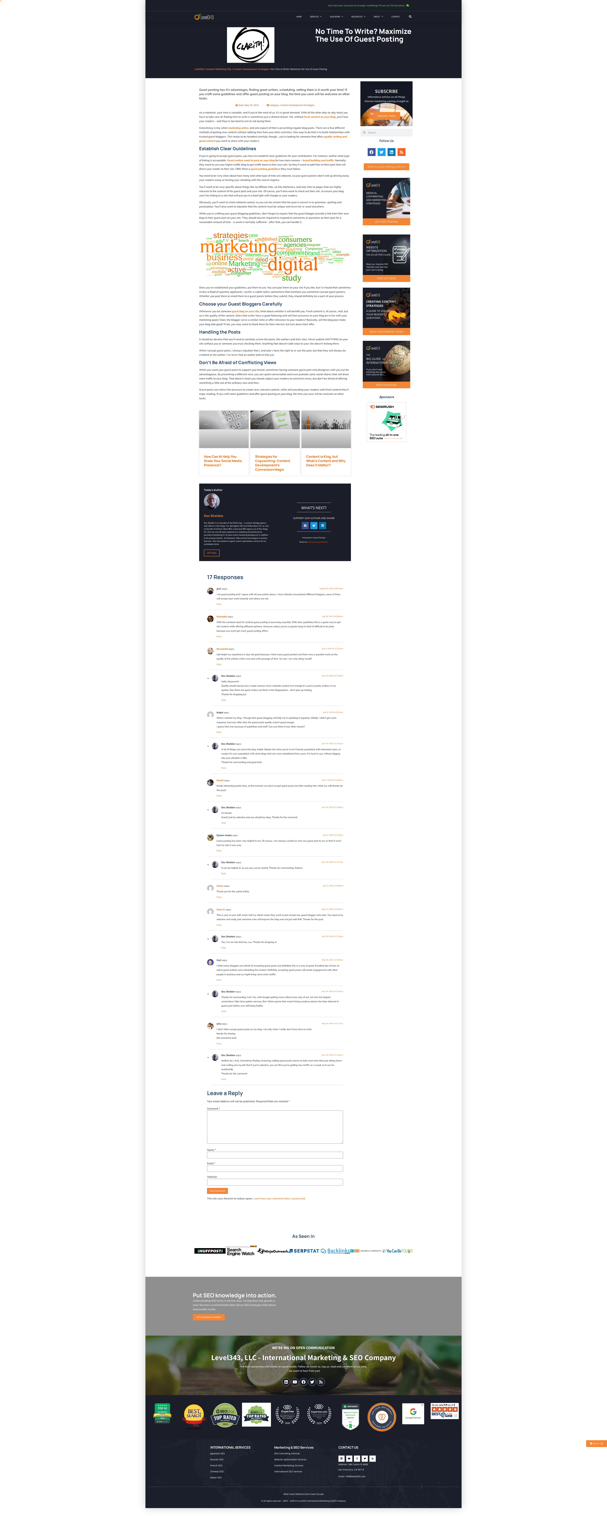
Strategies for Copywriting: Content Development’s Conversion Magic (272, 463)
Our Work (335, 16)
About (377, 16)
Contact (395, 16)
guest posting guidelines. (317, 542)
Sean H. (221, 909)
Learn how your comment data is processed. (279, 1198)
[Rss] (401, 152)
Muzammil (222, 648)
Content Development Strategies (251, 69)
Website (212, 1176)
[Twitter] (382, 152)
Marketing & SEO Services (294, 1447)
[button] (410, 16)
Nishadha (222, 616)
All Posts (211, 552)
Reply (219, 604)
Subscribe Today (386, 115)
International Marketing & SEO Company (326, 1501)
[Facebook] (372, 152)
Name (211, 1150)
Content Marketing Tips (218, 69)
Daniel (220, 780)
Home (299, 16)
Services (314, 16)
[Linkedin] (391, 152)
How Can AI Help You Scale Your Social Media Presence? (223, 460)
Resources (356, 16)
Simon (220, 886)
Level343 (199, 69)
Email (211, 1163)
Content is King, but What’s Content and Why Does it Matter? (326, 460)
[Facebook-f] (357, 1459)
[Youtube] (295, 1382)
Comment (213, 1108)
